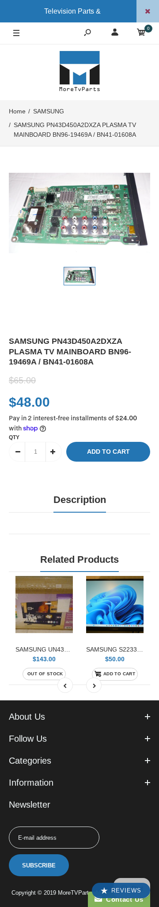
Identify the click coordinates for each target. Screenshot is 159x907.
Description (79, 499)
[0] (141, 34)
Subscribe (39, 865)
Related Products (79, 559)
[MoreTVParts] (79, 72)
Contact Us (123, 899)
